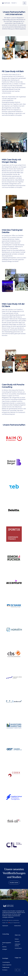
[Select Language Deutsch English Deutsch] (4, 2)
